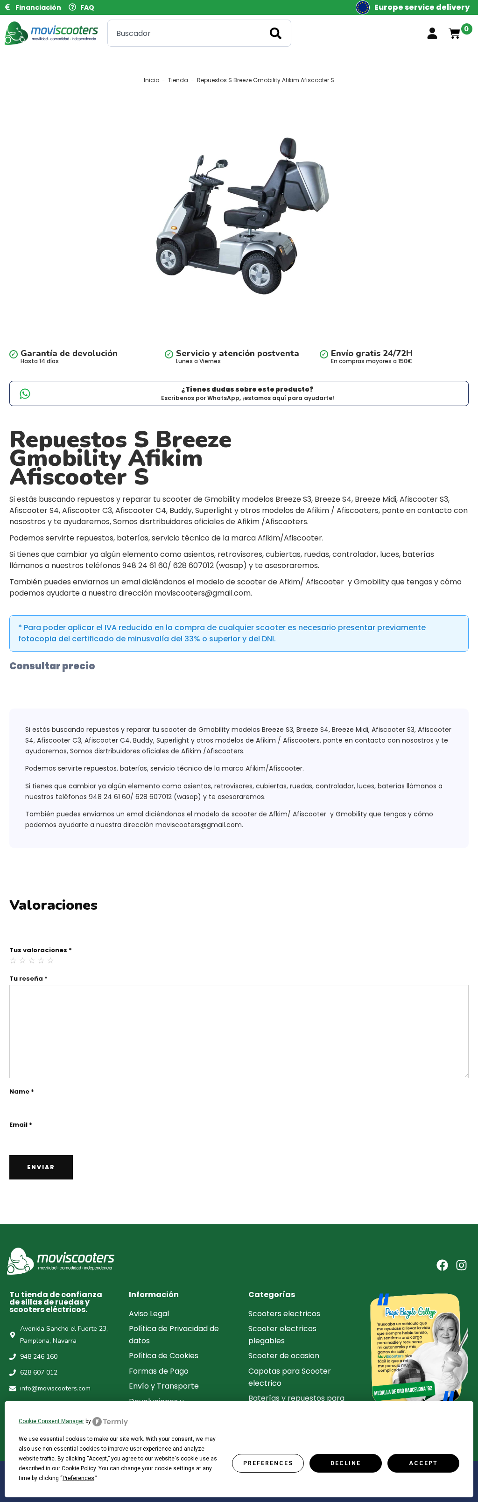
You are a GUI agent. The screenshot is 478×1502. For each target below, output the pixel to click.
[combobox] (199, 33)
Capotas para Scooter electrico (289, 1377)
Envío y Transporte (164, 1386)
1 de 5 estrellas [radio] (13, 960)
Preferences (268, 1463)
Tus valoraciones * (40, 950)
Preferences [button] (78, 1478)
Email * (20, 1125)
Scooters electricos (284, 1313)
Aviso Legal (149, 1313)
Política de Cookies (163, 1355)
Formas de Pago (159, 1371)
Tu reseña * (28, 979)
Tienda (178, 80)
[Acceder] (432, 33)
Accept (423, 1463)
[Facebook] (442, 1265)
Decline (345, 1463)
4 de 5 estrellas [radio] (41, 960)
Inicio (151, 80)
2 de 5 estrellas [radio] (23, 960)
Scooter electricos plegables (282, 1334)
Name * (21, 1091)
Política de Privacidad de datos (174, 1334)
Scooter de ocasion (283, 1355)
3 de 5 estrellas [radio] (32, 960)
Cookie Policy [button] (79, 1468)
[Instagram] (461, 1265)
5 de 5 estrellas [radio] (51, 960)
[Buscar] (277, 33)
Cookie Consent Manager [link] (51, 1421)
